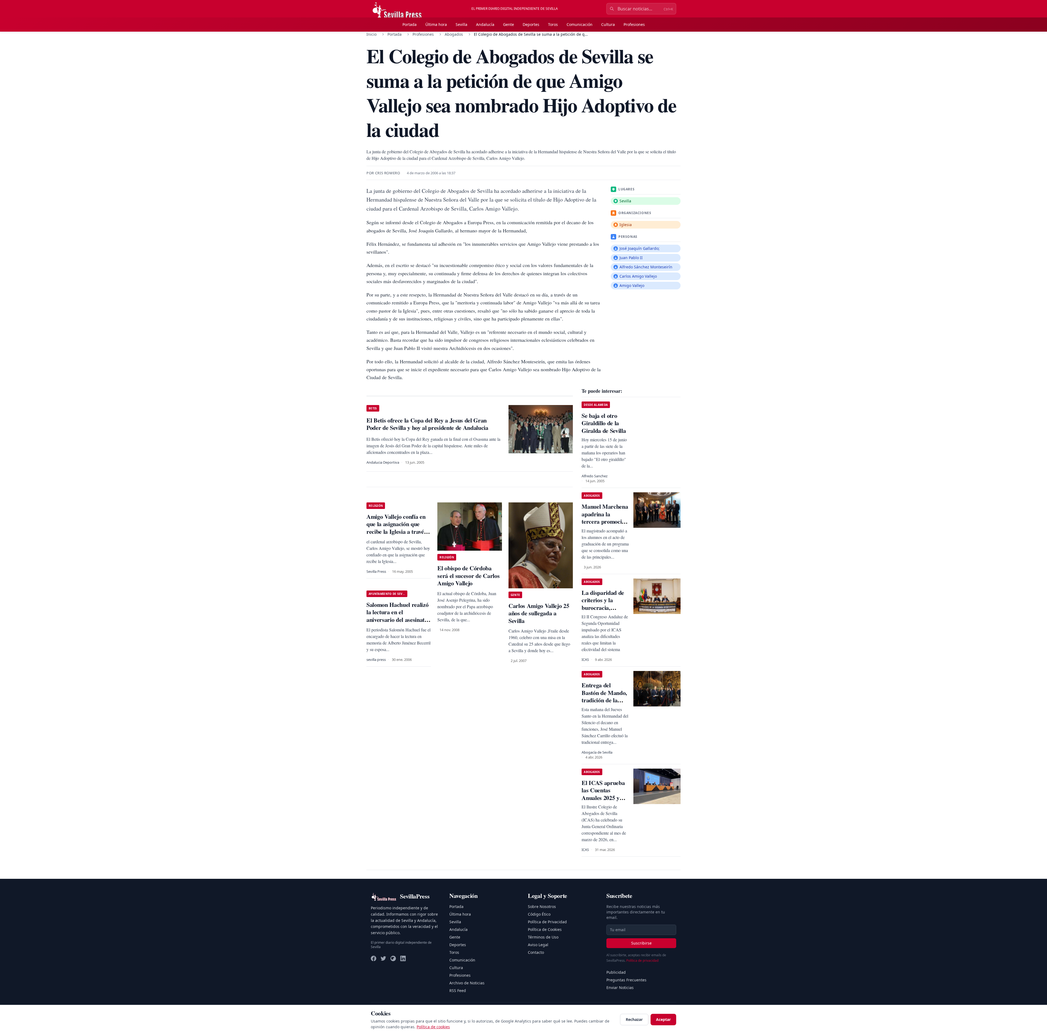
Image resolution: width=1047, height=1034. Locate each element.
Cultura (608, 24)
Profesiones (634, 24)
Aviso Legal (538, 944)
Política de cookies (433, 1026)
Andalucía (485, 24)
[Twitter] (383, 958)
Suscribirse (641, 943)
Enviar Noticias (620, 987)
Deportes (531, 24)
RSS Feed (457, 990)
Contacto (536, 952)
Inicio (371, 34)
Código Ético (539, 914)
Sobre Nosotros (542, 906)
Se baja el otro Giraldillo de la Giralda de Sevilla (604, 423)
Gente (508, 24)
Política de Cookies (545, 929)
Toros (553, 24)
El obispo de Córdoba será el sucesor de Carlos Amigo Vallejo (468, 576)
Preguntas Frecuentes (626, 979)
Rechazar (634, 1019)
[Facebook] (373, 958)
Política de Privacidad (547, 921)
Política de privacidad (642, 960)
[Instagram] (393, 958)
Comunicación (579, 24)
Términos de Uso (543, 937)
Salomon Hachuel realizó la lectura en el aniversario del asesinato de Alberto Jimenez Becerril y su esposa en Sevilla (397, 623)
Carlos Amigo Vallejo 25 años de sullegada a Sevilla (539, 613)
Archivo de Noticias (467, 982)
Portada (409, 24)
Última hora (436, 24)
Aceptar (663, 1019)
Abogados (454, 34)
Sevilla (461, 24)
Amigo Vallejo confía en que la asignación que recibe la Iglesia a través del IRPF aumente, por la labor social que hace (397, 531)
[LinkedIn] (403, 958)
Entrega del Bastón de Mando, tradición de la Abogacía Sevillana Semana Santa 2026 (605, 704)
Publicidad (616, 972)
